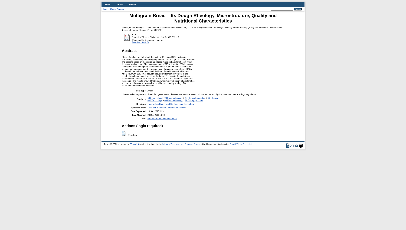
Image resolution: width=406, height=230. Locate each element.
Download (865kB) (140, 42)
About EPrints (236, 144)
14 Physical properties (195, 98)
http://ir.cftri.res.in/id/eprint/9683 (162, 118)
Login (105, 9)
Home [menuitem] (107, 4)
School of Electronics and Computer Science (181, 144)
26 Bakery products (194, 100)
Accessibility (248, 144)
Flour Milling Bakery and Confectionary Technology (170, 104)
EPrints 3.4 (134, 144)
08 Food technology (173, 98)
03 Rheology (213, 98)
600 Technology (154, 98)
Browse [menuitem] (132, 4)
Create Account (117, 9)
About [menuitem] (120, 4)
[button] (123, 133)
